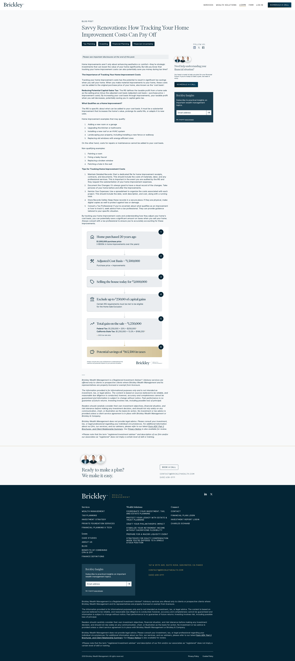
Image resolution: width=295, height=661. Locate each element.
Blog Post (87, 21)
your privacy (189, 119)
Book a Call (169, 467)
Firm (251, 5)
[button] (208, 5)
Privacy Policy (193, 656)
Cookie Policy (208, 656)
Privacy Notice (134, 429)
